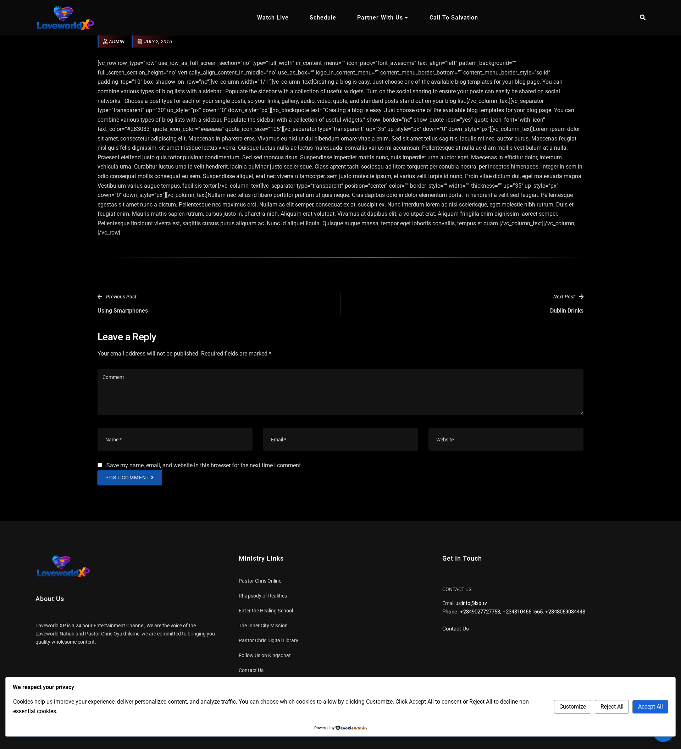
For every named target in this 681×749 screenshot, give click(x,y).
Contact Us (251, 670)
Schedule (323, 17)
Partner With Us (380, 17)
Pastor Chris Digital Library (268, 640)
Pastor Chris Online (260, 581)
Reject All (612, 706)
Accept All (650, 706)
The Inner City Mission (263, 625)
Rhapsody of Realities (263, 596)
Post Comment (127, 477)
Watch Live (273, 17)
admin (116, 41)
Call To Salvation (454, 17)
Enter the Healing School (266, 610)
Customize (572, 706)
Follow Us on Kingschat (264, 655)
